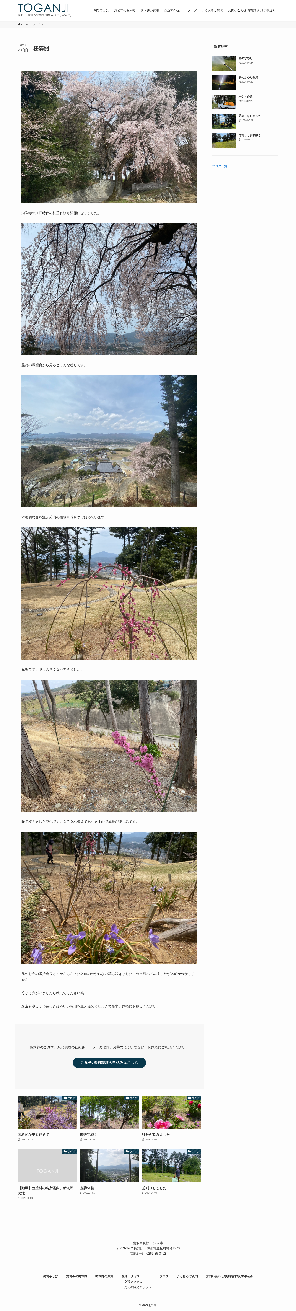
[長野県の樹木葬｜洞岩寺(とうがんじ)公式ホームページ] (43, 7)
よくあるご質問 (187, 1276)
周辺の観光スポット (137, 1287)
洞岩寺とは (50, 1276)
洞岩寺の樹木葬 (76, 1276)
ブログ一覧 (219, 166)
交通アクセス (131, 1276)
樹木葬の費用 (104, 1276)
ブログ (164, 1276)
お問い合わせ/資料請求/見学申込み (229, 1276)
